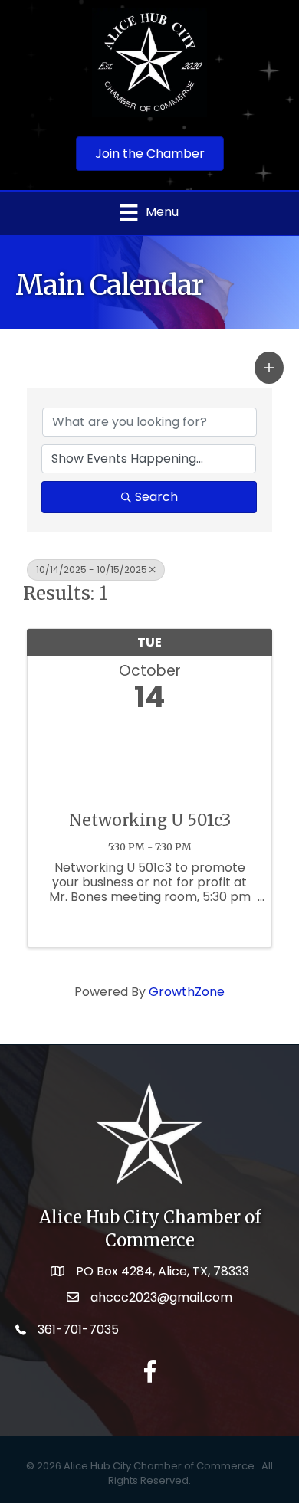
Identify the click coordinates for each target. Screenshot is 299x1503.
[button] (269, 368)
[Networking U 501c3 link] (149, 757)
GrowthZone (187, 991)
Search (156, 497)
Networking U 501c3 (150, 820)
